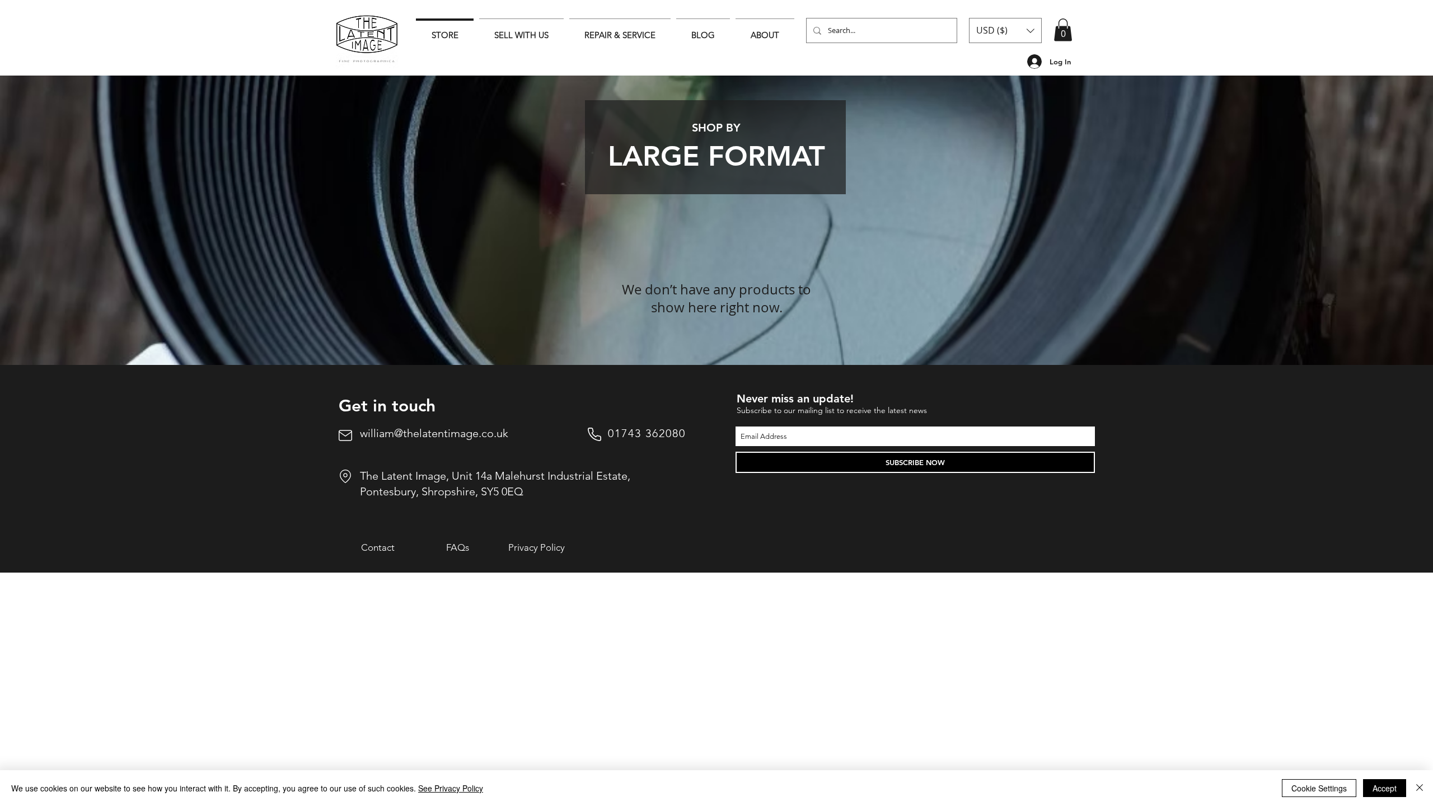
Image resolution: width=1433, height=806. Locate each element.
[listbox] (1005, 30)
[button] (1005, 30)
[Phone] (594, 434)
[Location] (345, 476)
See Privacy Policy (450, 788)
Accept (1385, 788)
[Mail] (345, 435)
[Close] (1419, 788)
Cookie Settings (1319, 788)
